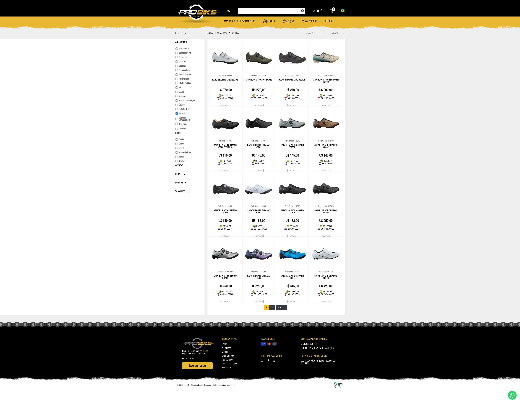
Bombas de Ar (185, 53)
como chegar (188, 358)
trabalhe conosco (229, 364)
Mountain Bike (185, 152)
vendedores (227, 367)
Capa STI (182, 61)
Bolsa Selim (184, 48)
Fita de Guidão (185, 83)
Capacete (182, 66)
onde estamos (228, 356)
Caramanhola (184, 70)
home (228, 11)
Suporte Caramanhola (184, 119)
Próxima (281, 307)
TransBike (183, 124)
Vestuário (182, 129)
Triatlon (182, 161)
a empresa (226, 348)
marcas (225, 352)
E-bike (181, 139)
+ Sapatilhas (225, 105)
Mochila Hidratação (187, 100)
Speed (181, 157)
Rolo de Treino (185, 109)
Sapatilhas (183, 113)
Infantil (181, 148)
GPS (180, 87)
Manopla (182, 96)
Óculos (182, 105)
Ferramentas (184, 79)
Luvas (181, 92)
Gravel (181, 144)
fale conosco (227, 360)
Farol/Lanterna (185, 74)
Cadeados (183, 57)
